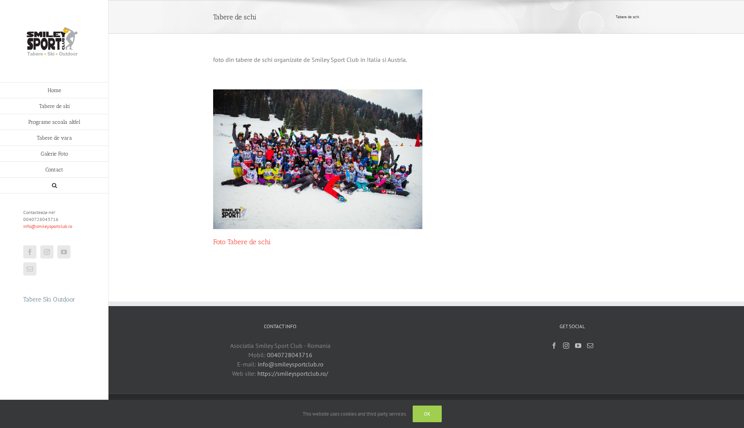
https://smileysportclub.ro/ (292, 373)
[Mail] (590, 345)
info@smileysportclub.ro (47, 226)
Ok (427, 414)
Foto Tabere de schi (242, 242)
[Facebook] (554, 345)
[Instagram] (566, 345)
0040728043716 (289, 355)
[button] (54, 185)
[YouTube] (578, 345)
